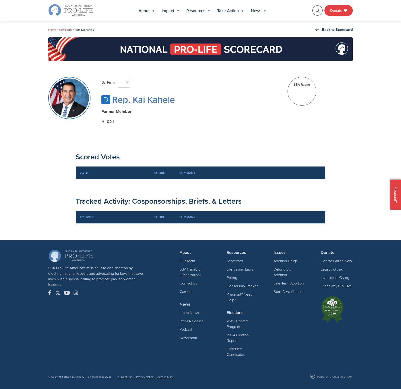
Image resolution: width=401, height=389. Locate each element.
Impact (168, 10)
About (144, 10)
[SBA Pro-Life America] (70, 10)
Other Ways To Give (336, 285)
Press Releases (192, 321)
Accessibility (165, 377)
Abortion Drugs (286, 260)
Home (52, 30)
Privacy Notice (145, 377)
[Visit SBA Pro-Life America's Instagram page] (76, 293)
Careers (186, 291)
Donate (336, 10)
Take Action (228, 10)
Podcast (186, 329)
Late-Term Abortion (289, 283)
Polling (232, 277)
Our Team (187, 260)
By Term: (108, 82)
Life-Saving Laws (240, 269)
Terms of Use (124, 377)
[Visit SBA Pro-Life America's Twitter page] (57, 293)
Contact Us (188, 283)
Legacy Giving (332, 269)
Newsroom (188, 337)
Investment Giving (335, 277)
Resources (195, 10)
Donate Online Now (336, 260)
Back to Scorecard (337, 29)
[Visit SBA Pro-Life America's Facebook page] (50, 293)
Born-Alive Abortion (289, 291)
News (256, 10)
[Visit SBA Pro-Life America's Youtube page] (67, 293)
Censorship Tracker (242, 285)
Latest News (189, 312)
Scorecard (65, 30)
